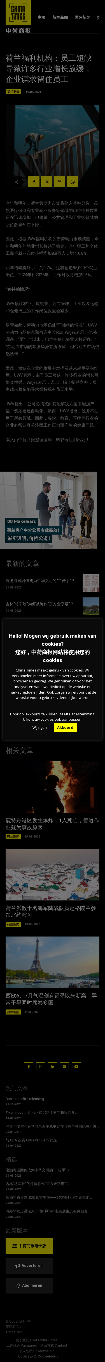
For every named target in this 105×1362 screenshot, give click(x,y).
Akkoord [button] (65, 727)
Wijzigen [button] (39, 727)
